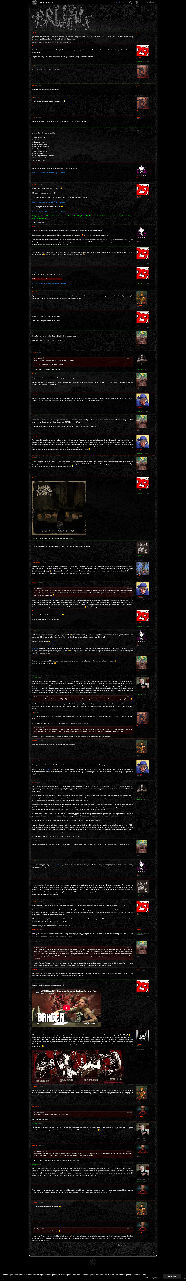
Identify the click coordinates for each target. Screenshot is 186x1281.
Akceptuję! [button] (172, 1276)
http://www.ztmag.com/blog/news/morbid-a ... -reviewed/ (49, 283)
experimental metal (48, 42)
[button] (112, 2)
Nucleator (38, 1151)
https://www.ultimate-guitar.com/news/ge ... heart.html (49, 173)
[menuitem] (153, 1252)
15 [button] (125, 2)
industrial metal (64, 42)
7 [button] (122, 2)
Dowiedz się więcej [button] (152, 1278)
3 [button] (116, 2)
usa (70, 42)
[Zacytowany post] (44, 358)
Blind (37, 358)
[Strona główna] (34, 2)
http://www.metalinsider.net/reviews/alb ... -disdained (48, 211)
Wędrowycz (39, 696)
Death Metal (124, 1245)
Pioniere (38, 947)
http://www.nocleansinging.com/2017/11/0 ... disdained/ (49, 202)
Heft (37, 1112)
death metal (38, 42)
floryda (56, 42)
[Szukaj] (130, 2)
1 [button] (113, 2)
